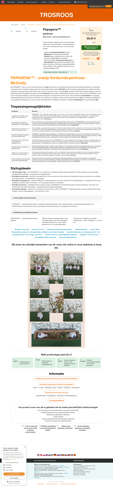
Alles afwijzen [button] (14, 478)
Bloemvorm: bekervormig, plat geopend (59, 229)
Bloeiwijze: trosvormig (22, 229)
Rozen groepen (14, 24)
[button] (14, 482)
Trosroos (23, 24)
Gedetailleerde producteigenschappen (25, 212)
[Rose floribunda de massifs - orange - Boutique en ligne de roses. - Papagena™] (61, 455)
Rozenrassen (21, 2)
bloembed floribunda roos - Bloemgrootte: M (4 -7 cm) (83, 232)
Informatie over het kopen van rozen (56, 392)
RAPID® (66, 473)
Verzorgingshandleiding (56, 400)
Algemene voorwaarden (52, 484)
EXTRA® (67, 467)
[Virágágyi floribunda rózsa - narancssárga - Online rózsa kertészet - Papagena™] (38, 455)
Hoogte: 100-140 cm (38, 229)
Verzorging (43, 2)
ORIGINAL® (62, 466)
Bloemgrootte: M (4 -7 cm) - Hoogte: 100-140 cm (27, 235)
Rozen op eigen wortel (31, 2)
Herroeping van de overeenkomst (68, 484)
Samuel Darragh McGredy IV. (68, 237)
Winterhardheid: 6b (81, 229)
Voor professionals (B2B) (64, 2)
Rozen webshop (11, 2)
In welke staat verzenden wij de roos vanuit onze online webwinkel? (56, 378)
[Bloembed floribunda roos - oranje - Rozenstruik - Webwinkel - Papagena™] (72, 455)
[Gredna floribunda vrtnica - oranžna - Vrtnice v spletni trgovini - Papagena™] (49, 455)
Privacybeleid (40, 484)
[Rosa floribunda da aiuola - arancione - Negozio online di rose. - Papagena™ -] (52, 455)
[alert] (14, 465)
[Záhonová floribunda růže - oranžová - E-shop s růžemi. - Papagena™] (66, 455)
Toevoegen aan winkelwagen (92, 47)
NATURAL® (37, 472)
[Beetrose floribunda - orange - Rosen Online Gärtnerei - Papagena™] (55, 455)
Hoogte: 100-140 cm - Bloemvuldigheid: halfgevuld (61, 235)
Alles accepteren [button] (14, 474)
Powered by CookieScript (14, 483)
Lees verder (13, 459)
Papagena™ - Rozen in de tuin (89, 235)
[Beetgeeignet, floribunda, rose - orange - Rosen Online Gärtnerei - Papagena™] (41, 455)
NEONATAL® (37, 477)
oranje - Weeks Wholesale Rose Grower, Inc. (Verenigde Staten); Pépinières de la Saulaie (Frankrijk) (55, 230)
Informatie (51, 2)
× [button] (24, 447)
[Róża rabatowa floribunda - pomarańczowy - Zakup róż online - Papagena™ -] (44, 455)
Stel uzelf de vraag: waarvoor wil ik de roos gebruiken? (56, 384)
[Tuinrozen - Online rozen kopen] (108, 6)
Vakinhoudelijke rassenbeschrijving (24, 198)
